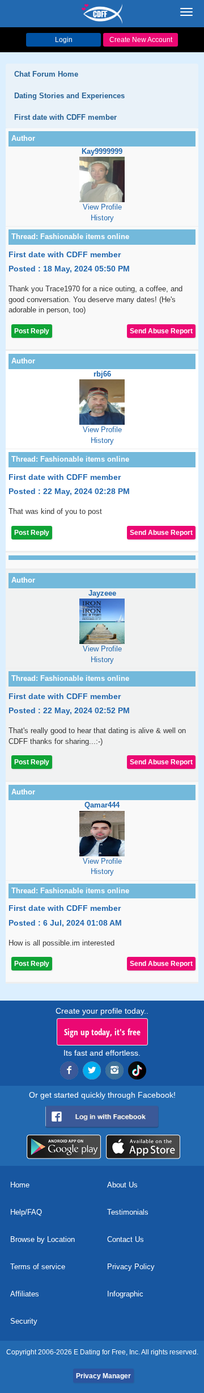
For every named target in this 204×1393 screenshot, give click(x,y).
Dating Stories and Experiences (69, 95)
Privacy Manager (103, 1376)
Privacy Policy (131, 1266)
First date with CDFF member (65, 117)
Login (64, 40)
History (102, 218)
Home (19, 1185)
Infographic (125, 1294)
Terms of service (37, 1266)
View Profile (102, 207)
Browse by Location (42, 1239)
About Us (122, 1185)
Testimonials (127, 1212)
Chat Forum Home (46, 74)
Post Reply (31, 331)
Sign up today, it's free (102, 1032)
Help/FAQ (26, 1212)
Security (23, 1321)
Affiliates (24, 1294)
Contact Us (125, 1239)
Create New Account (140, 40)
